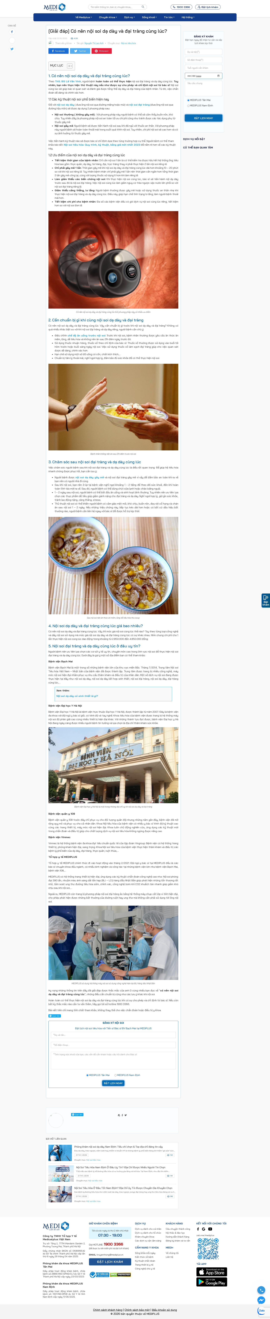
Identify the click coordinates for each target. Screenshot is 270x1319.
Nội (77, 696)
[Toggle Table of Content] (68, 66)
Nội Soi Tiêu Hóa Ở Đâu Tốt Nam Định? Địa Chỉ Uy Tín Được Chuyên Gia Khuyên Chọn (123, 1188)
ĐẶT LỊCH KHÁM (110, 1262)
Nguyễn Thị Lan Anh (94, 43)
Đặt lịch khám (209, 7)
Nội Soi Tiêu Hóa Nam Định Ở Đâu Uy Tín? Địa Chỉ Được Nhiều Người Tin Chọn (120, 1167)
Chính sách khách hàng (107, 1309)
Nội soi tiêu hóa (128, 43)
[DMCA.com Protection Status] (120, 1274)
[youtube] (210, 1229)
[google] (203, 1229)
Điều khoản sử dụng (164, 1309)
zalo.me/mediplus (205, 1235)
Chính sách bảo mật (137, 1309)
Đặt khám (265, 603)
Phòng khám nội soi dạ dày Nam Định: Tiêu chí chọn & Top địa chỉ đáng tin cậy (118, 1146)
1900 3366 (113, 1244)
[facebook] (198, 1229)
